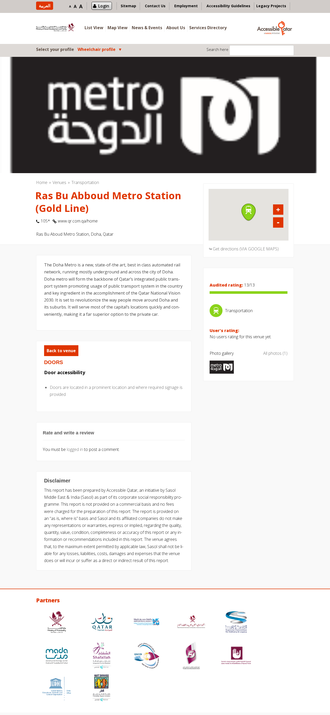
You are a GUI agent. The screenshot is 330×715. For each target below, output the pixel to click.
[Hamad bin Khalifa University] (146, 622)
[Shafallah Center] (101, 656)
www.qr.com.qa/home (78, 221)
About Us (175, 27)
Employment (186, 5)
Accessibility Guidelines (228, 5)
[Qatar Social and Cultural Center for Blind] (146, 656)
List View (94, 27)
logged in (75, 449)
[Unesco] (56, 688)
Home (41, 182)
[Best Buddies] (101, 688)
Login (103, 6)
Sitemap (128, 5)
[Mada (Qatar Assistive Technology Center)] (56, 656)
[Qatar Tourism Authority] (101, 622)
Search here (217, 49)
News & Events (147, 27)
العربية (44, 6)
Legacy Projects (271, 5)
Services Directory (208, 27)
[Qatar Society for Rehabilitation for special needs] (236, 656)
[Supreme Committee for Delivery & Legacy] (236, 622)
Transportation (85, 182)
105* (45, 221)
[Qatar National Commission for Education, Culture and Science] (191, 622)
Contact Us (155, 5)
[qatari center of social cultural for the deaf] (191, 656)
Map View (118, 27)
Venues (59, 182)
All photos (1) (275, 353)
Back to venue (61, 350)
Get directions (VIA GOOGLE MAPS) (246, 249)
